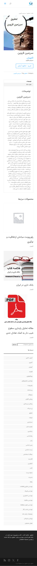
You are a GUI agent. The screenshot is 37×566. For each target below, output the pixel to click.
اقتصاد (30, 372)
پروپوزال (30, 395)
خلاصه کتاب (29, 427)
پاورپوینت (29, 385)
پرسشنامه (29, 390)
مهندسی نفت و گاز (27, 509)
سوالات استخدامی (27, 454)
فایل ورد (30, 459)
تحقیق (28, 13)
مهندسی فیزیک (28, 491)
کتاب (31, 468)
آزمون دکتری (29, 358)
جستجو (14, 344)
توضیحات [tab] (28, 81)
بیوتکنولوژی (29, 376)
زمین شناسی (29, 445)
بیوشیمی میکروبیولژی (27, 381)
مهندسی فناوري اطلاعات (26, 487)
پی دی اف (29, 408)
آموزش (30, 367)
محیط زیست (29, 473)
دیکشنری (30, 431)
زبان (31, 441)
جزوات (30, 418)
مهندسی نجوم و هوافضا (26, 505)
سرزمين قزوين (17, 73)
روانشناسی (29, 436)
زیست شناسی (28, 450)
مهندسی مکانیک (28, 500)
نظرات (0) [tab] (28, 85)
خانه (32, 13)
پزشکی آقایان (29, 399)
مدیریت (30, 477)
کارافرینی (30, 464)
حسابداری (29, 422)
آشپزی (30, 362)
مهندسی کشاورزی (27, 496)
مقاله (31, 482)
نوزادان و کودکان (28, 519)
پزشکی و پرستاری (28, 404)
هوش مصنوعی (28, 523)
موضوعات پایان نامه (27, 514)
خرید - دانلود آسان (24, 65)
